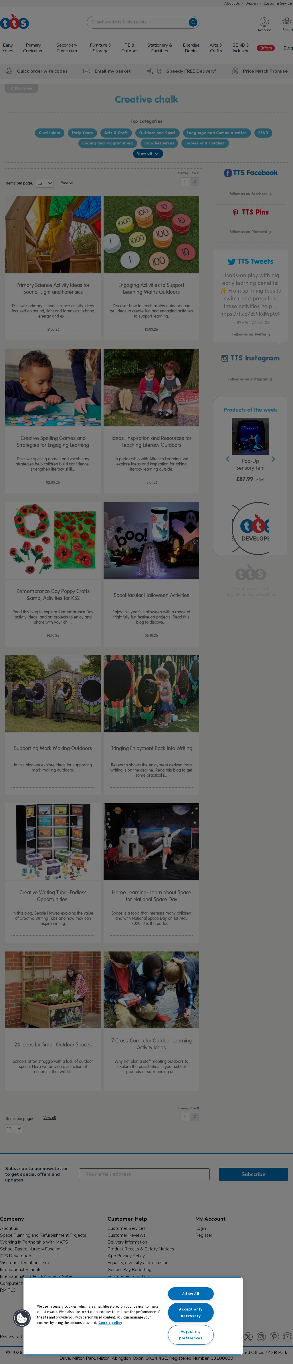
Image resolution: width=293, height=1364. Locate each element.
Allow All (190, 1293)
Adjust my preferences (191, 1335)
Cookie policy (110, 1322)
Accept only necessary (190, 1312)
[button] (22, 1318)
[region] (133, 1316)
